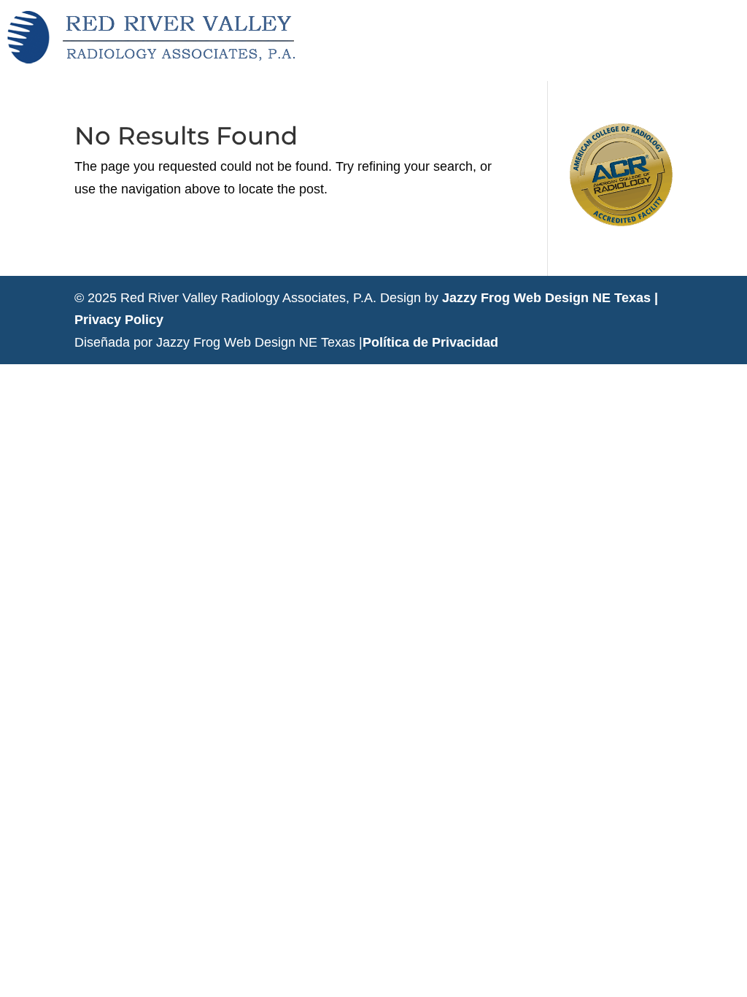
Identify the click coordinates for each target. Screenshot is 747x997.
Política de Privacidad (430, 342)
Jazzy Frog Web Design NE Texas (546, 297)
